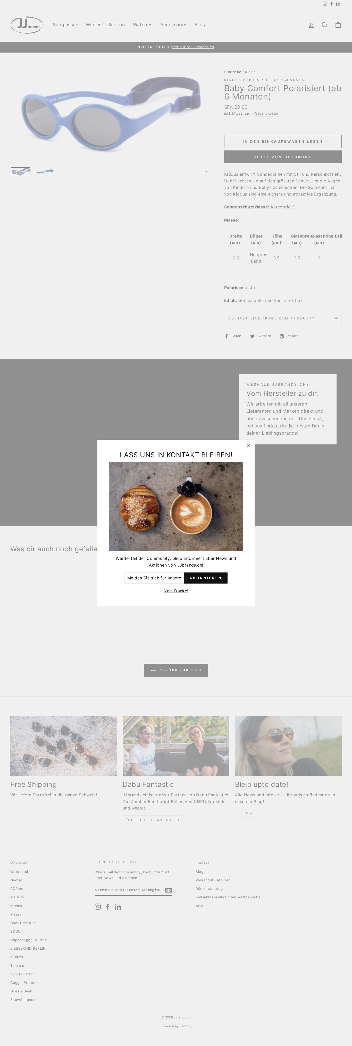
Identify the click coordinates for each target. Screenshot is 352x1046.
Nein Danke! (176, 590)
